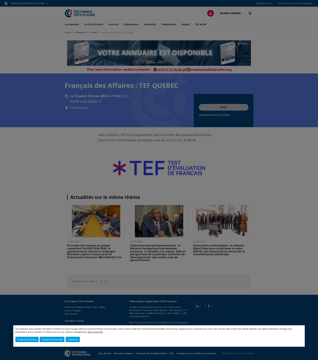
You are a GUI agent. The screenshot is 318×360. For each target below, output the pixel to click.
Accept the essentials (52, 339)
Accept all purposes (27, 339)
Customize (72, 339)
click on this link (95, 331)
